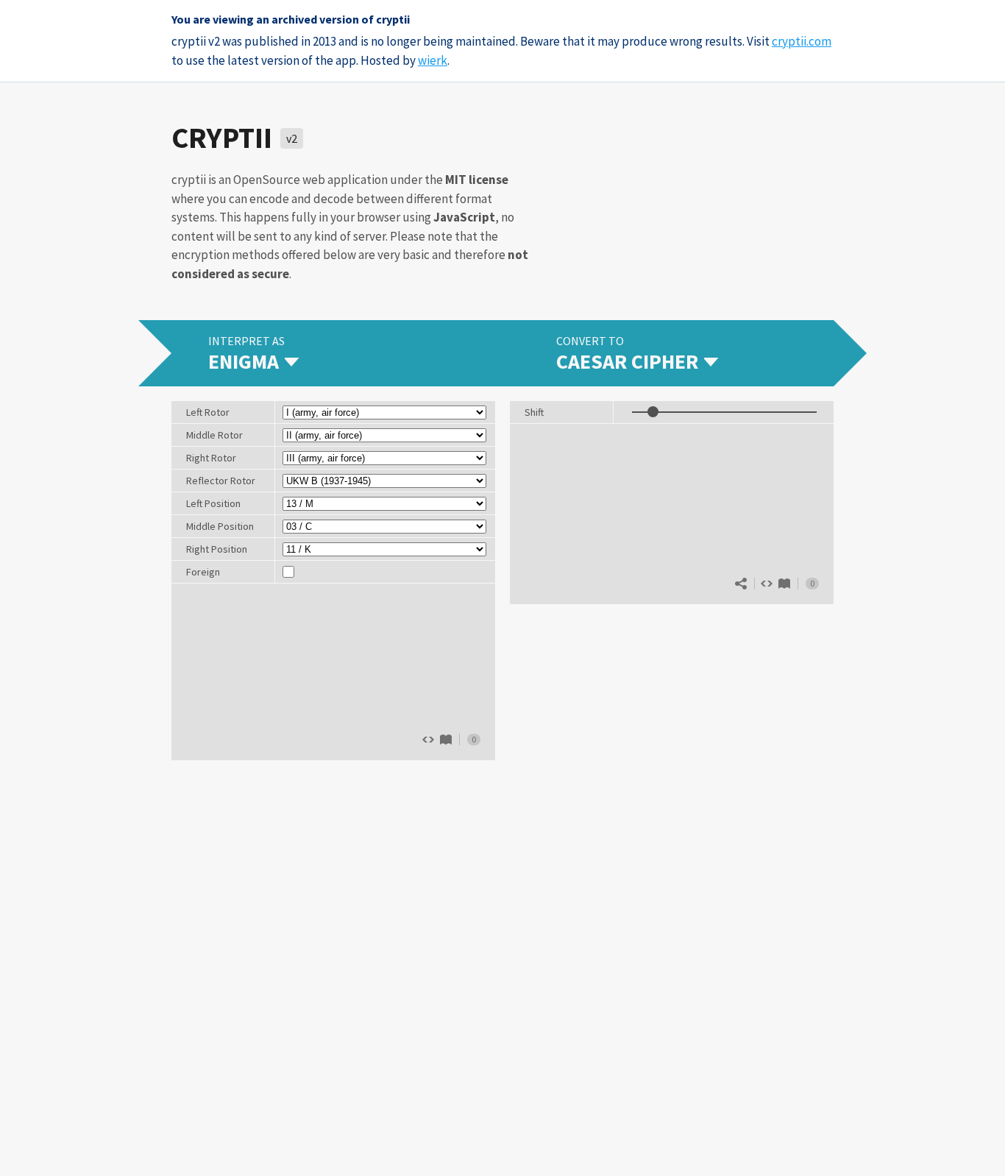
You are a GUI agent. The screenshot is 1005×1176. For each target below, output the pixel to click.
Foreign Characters (210, 574)
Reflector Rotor (220, 480)
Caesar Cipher (784, 583)
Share (741, 583)
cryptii (221, 137)
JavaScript (464, 217)
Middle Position (220, 526)
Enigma (446, 739)
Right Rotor (211, 457)
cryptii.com (801, 41)
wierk (432, 60)
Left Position (213, 503)
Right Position (216, 549)
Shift (534, 412)
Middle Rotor (214, 435)
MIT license (476, 179)
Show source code (767, 583)
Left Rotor (208, 412)
